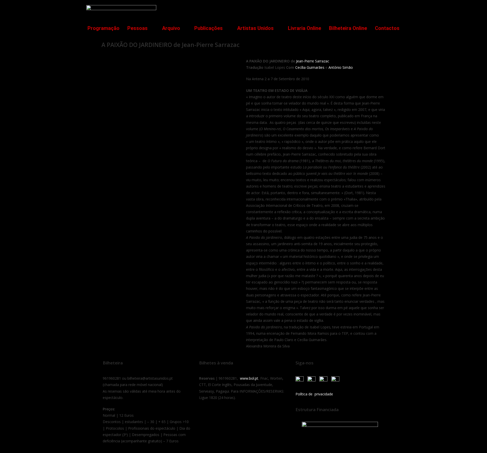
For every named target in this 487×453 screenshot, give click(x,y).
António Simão (340, 67)
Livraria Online (304, 28)
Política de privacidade (314, 394)
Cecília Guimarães (309, 67)
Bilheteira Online (348, 28)
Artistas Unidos (255, 28)
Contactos (387, 28)
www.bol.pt (249, 378)
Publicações (208, 28)
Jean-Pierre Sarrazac (312, 61)
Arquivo (171, 28)
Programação (103, 28)
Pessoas (137, 28)
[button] (394, 9)
